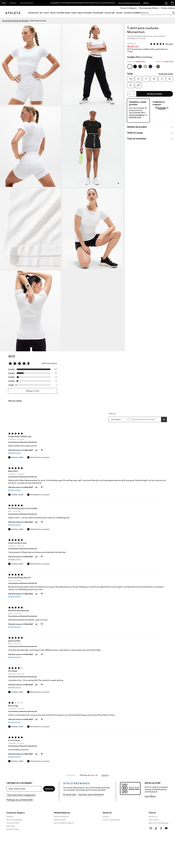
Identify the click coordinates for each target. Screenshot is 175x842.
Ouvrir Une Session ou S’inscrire (129, 3)
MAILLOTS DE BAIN (85, 13)
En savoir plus (69, 794)
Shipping (10, 817)
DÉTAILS (145, 3)
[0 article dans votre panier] (172, 3)
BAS (41, 13)
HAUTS (46, 13)
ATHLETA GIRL (110, 13)
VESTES (53, 13)
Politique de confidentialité (20, 800)
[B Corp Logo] (130, 788)
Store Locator (154, 820)
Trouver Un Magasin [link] (128, 8)
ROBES (73, 13)
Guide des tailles (166, 74)
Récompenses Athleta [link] (148, 8)
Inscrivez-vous (135, 117)
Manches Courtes (38, 21)
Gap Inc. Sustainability (111, 820)
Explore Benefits (60, 820)
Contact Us (153, 817)
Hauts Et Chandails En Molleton (15, 21)
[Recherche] (173, 12)
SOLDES (119, 13)
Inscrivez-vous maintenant (91, 794)
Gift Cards (11, 826)
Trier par (112, 413)
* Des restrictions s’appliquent (21, 795)
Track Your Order (13, 823)
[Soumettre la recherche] (164, 419)
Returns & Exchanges (14, 820)
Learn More (150, 796)
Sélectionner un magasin (161, 108)
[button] (62, 187)
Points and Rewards (61, 817)
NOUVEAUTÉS (33, 13)
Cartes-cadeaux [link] (168, 8)
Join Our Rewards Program (64, 823)
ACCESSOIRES (98, 13)
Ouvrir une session (137, 115)
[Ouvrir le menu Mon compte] (166, 3)
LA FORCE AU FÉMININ (131, 13)
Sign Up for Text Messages (158, 823)
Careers (106, 817)
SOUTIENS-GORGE (63, 13)
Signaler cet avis (14, 453)
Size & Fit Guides (13, 829)
